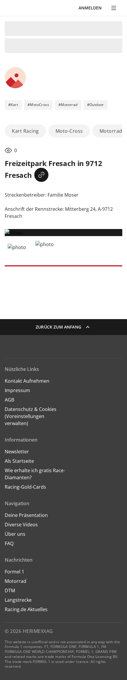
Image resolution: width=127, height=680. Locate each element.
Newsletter (17, 451)
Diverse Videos (21, 524)
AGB (9, 400)
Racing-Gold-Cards (25, 487)
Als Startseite (19, 461)
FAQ (9, 543)
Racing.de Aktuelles (26, 609)
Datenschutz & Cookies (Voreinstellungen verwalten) (30, 416)
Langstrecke (18, 600)
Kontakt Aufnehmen (27, 381)
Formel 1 (14, 571)
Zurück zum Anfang (58, 327)
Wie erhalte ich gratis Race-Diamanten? (35, 474)
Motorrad (15, 581)
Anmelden (90, 8)
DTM (10, 590)
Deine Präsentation (27, 515)
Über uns (15, 534)
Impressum (17, 390)
